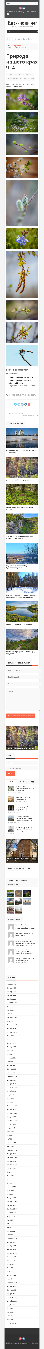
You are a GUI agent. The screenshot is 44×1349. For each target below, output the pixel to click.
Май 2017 (10, 1227)
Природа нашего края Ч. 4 (22, 62)
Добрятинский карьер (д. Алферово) (21, 480)
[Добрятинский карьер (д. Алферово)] (22, 467)
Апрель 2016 (11, 1275)
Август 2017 (11, 1216)
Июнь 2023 (10, 1040)
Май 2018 (10, 1183)
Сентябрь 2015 (12, 1301)
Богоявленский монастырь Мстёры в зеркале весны (21, 451)
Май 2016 (10, 1272)
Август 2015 (11, 1305)
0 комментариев (15, 79)
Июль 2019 (10, 1132)
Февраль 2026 (12, 984)
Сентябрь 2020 (12, 1091)
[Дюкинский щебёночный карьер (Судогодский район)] (22, 524)
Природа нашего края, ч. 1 (21, 377)
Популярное (11, 781)
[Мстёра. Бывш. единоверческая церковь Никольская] (11, 788)
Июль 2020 (10, 1098)
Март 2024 (10, 1021)
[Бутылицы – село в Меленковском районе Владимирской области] (11, 818)
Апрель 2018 (11, 1187)
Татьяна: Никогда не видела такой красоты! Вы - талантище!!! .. (25, 960)
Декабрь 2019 (12, 1113)
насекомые (16, 395)
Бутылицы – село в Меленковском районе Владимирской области (24, 818)
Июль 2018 (10, 1176)
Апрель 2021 (11, 1073)
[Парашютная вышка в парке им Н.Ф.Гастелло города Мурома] (11, 829)
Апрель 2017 (11, 1231)
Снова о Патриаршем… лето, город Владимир (21, 653)
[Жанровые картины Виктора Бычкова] (11, 799)
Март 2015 (10, 1319)
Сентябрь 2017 (12, 1213)
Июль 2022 (10, 1051)
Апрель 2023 (11, 1043)
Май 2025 (10, 1014)
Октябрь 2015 (11, 1297)
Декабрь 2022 (12, 1047)
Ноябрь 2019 (11, 1117)
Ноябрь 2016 (11, 1249)
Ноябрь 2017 (11, 1205)
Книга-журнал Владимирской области (20, 1343)
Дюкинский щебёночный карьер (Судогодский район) (19, 537)
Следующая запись (29, 415)
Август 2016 (11, 1260)
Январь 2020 (11, 1109)
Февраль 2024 (12, 1025)
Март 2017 (10, 1235)
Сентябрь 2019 (12, 1124)
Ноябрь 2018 (11, 1161)
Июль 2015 (10, 1308)
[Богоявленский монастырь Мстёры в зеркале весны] (22, 438)
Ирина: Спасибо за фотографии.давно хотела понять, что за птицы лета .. (25, 927)
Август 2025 (11, 1006)
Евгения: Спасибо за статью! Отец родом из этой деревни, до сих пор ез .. (25, 952)
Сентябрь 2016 (12, 1257)
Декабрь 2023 (12, 1032)
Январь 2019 (11, 1154)
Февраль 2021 (12, 1076)
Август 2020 (11, 1095)
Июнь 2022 (10, 1054)
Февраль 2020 (12, 1106)
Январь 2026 (11, 988)
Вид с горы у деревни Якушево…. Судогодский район (19, 567)
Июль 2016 (10, 1264)
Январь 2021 (11, 1080)
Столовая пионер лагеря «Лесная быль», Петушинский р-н (24, 808)
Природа (17, 46)
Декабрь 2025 (12, 992)
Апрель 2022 (11, 1058)
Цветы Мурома (16, 383)
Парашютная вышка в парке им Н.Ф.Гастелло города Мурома (24, 829)
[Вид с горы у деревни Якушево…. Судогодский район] (22, 553)
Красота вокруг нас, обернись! (23, 386)
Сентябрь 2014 (12, 1323)
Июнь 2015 (10, 1312)
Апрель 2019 (11, 1143)
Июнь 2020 (10, 1102)
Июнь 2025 (10, 1010)
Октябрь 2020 (11, 1087)
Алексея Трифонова (14, 87)
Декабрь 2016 (12, 1246)
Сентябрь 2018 (12, 1168)
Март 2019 (10, 1146)
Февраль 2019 (12, 1150)
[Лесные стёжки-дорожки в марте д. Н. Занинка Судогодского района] (22, 582)
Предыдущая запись (15, 413)
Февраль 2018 (12, 1194)
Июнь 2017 (10, 1224)
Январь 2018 (11, 1198)
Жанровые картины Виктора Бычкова (23, 798)
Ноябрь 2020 (11, 1084)
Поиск (10, 773)
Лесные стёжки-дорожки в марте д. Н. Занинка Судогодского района (21, 596)
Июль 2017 (10, 1220)
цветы (33, 395)
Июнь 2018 (10, 1179)
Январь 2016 (11, 1286)
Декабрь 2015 (12, 1290)
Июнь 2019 (10, 1135)
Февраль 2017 (12, 1238)
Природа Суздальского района (19, 624)
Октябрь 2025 (11, 999)
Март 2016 (10, 1279)
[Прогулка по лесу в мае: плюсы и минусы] (22, 494)
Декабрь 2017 (12, 1202)
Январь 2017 (11, 1242)
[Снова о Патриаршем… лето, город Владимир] (22, 639)
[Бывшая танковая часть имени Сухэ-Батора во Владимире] (22, 851)
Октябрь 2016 (11, 1253)
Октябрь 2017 (11, 1209)
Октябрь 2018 (11, 1165)
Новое (22, 781)
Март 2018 (10, 1191)
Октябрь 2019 (11, 1121)
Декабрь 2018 (12, 1157)
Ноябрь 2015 (11, 1294)
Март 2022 (10, 1062)
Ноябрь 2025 (11, 995)
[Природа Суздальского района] (22, 611)
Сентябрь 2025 (12, 1003)
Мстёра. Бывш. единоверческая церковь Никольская (25, 788)
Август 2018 (11, 1172)
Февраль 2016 (12, 1283)
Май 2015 (10, 1316)
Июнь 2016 (10, 1268)
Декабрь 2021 (12, 1069)
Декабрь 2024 (12, 1017)
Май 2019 (10, 1139)
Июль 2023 (10, 1036)
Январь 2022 (11, 1065)
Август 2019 (11, 1128)
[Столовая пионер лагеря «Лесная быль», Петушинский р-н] (11, 807)
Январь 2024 (11, 1028)
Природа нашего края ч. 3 (21, 380)
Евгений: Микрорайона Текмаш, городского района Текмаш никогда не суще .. (25, 943)
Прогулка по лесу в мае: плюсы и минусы (19, 508)
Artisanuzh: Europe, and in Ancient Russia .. (24, 934)
